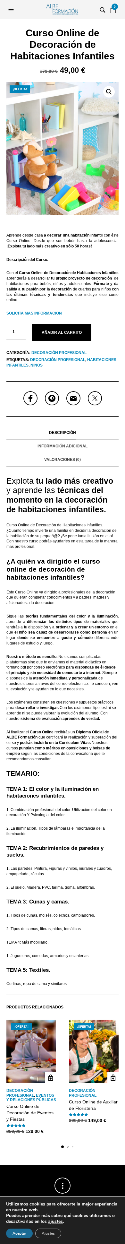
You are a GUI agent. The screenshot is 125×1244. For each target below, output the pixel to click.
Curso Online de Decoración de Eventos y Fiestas (30, 1112)
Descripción (62, 432)
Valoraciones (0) (62, 459)
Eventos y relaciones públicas (31, 1097)
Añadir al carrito (62, 332)
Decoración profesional (59, 352)
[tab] (62, 433)
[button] (12, 9)
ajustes (55, 1221)
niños (36, 365)
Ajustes (48, 1233)
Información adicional (63, 446)
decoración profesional (57, 360)
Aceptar (19, 1233)
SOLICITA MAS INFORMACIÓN (34, 313)
